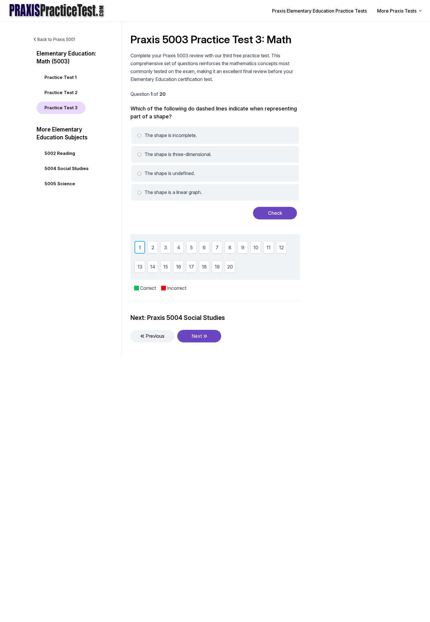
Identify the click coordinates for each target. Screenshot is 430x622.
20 (230, 267)
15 (165, 267)
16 (178, 267)
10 (255, 248)
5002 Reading (59, 153)
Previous (154, 336)
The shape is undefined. (170, 173)
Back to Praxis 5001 (56, 39)
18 (204, 267)
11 (268, 248)
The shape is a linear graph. (173, 192)
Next (197, 336)
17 (191, 267)
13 (139, 267)
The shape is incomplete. (171, 135)
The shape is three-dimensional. (178, 154)
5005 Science (59, 183)
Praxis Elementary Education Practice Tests (319, 11)
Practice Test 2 (61, 92)
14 (152, 267)
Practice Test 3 (61, 107)
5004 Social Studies (66, 168)
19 (217, 267)
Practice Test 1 (60, 77)
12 (281, 248)
